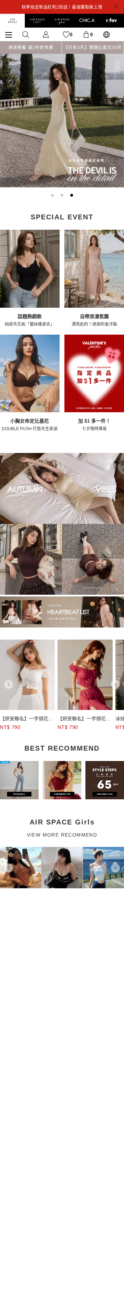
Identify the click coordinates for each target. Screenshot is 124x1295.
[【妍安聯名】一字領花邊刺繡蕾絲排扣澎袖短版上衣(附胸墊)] (27, 675)
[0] (86, 34)
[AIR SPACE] (12, 21)
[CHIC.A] (86, 21)
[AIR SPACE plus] (62, 21)
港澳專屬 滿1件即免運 (30, 47)
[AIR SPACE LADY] (37, 21)
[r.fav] (111, 21)
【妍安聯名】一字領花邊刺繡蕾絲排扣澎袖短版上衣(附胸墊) (26, 719)
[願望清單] (66, 34)
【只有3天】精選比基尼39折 (93, 47)
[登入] (45, 34)
